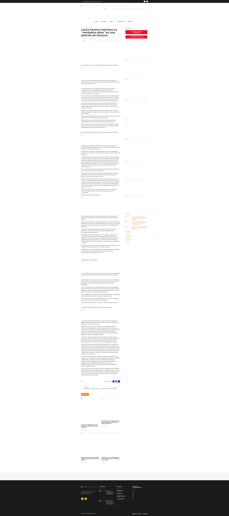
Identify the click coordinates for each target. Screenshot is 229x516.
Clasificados (120, 21)
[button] (147, 21)
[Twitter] (147, 1)
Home (96, 21)
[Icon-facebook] (144, 1)
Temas (111, 21)
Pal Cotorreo (84, 27)
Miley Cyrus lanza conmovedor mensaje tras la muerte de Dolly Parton (90, 458)
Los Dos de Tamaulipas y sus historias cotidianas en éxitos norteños (89, 426)
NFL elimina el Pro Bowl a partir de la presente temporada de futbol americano (110, 422)
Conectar (130, 21)
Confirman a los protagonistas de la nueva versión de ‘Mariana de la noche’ (110, 458)
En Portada (104, 21)
